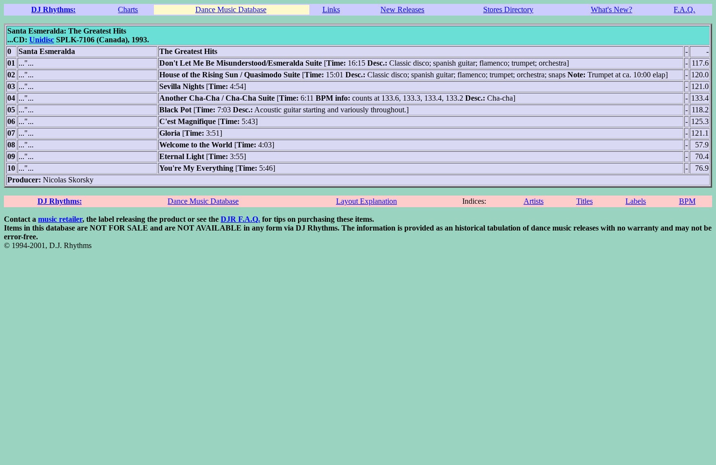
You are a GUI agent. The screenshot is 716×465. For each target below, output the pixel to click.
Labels (635, 201)
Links (331, 9)
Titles (584, 201)
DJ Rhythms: (53, 9)
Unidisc (41, 40)
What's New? (611, 9)
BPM (687, 201)
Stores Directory (508, 9)
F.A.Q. (684, 9)
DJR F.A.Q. (240, 219)
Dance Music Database (230, 9)
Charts (128, 9)
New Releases (402, 9)
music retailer (60, 219)
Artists (534, 201)
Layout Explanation (366, 201)
